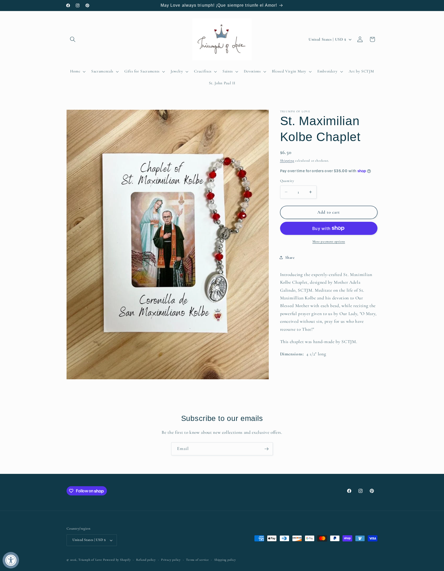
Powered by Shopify (117, 559)
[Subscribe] (266, 449)
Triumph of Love (90, 559)
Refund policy (146, 559)
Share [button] (290, 257)
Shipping (287, 160)
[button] (73, 39)
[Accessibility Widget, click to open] (11, 560)
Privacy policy (171, 559)
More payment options (328, 242)
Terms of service (197, 559)
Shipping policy (225, 559)
